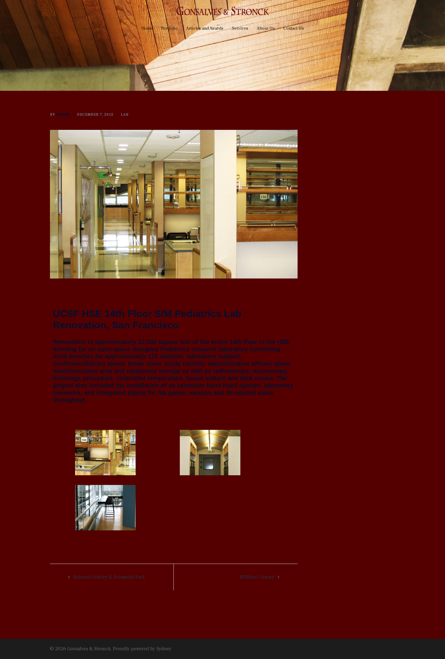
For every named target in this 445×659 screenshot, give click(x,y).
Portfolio (169, 28)
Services (240, 28)
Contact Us (293, 28)
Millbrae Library (257, 577)
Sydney (164, 649)
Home (147, 28)
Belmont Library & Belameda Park (109, 577)
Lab (125, 114)
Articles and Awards (204, 28)
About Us (266, 28)
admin (63, 114)
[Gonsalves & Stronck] (222, 13)
